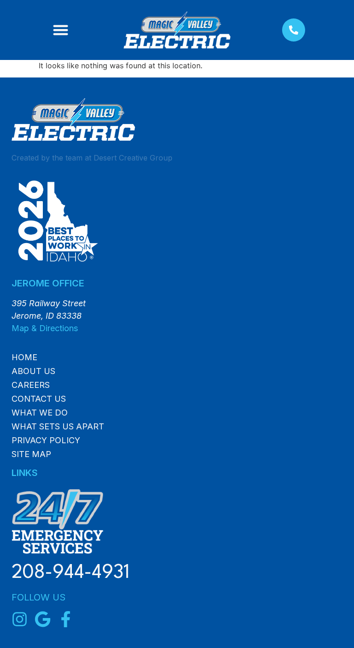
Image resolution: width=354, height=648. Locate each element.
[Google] (43, 619)
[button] (60, 30)
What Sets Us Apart (58, 426)
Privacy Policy (46, 440)
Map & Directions (45, 328)
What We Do (40, 412)
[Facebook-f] (66, 619)
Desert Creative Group (133, 157)
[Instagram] (20, 619)
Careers (31, 385)
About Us (33, 371)
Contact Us (39, 399)
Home (24, 357)
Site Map (31, 454)
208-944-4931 (71, 573)
